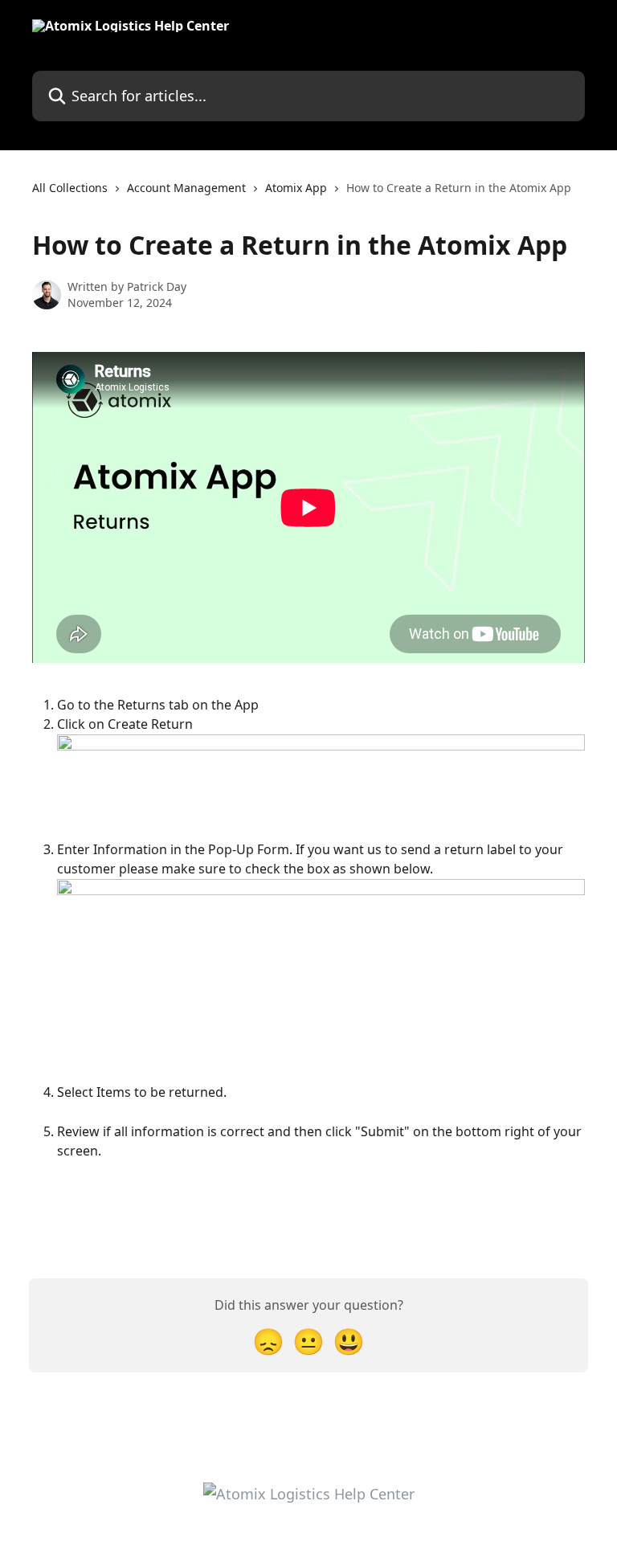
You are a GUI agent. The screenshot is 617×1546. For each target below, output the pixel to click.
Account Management (186, 187)
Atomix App (296, 187)
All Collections (70, 187)
